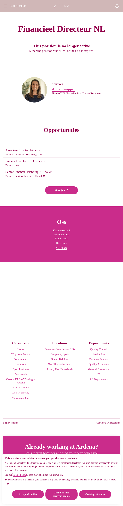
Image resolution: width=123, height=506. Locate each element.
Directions (61, 243)
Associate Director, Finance (22, 150)
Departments (21, 359)
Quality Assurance (99, 364)
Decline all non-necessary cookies (61, 494)
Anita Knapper (63, 89)
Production (99, 354)
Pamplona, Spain (60, 354)
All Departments (99, 379)
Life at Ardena (21, 387)
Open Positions (20, 369)
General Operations (98, 369)
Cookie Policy (19, 475)
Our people (21, 374)
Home (20, 349)
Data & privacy (20, 392)
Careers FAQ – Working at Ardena (20, 381)
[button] (117, 6)
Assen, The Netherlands (60, 369)
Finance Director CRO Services (25, 161)
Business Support (98, 359)
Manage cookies (21, 398)
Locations (20, 364)
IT (99, 374)
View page (61, 247)
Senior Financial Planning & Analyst (28, 172)
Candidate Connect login (108, 422)
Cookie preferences (95, 494)
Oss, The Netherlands (60, 364)
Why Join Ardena (20, 354)
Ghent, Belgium (59, 359)
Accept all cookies (28, 494)
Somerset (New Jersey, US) (60, 349)
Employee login (10, 422)
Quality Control (98, 349)
